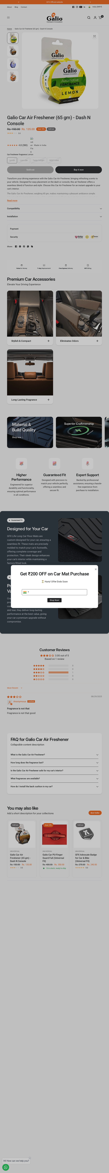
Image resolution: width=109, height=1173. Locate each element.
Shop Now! (54, 600)
